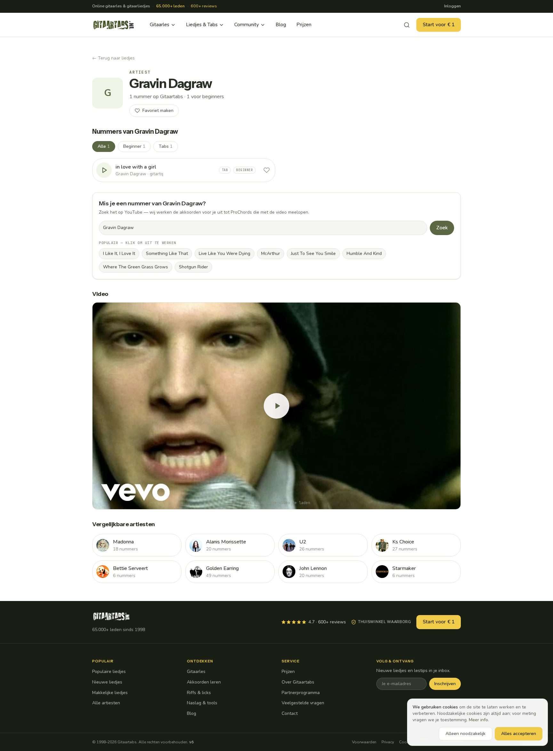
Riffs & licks (199, 693)
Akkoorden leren (204, 682)
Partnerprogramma (301, 693)
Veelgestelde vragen (303, 703)
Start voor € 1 (438, 24)
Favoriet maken (157, 110)
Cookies (406, 742)
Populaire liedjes (109, 671)
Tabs (165, 146)
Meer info (478, 720)
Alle (104, 146)
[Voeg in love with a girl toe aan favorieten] (266, 170)
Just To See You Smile (313, 253)
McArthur (270, 253)
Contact (290, 713)
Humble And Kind (364, 253)
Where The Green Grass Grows (135, 267)
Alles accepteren (518, 734)
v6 (191, 742)
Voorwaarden (364, 742)
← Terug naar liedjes (113, 58)
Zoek (442, 227)
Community (246, 24)
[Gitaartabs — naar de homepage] (113, 25)
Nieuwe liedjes (107, 682)
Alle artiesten (106, 703)
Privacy (387, 742)
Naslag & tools (202, 703)
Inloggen (452, 6)
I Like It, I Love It (119, 253)
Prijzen (303, 24)
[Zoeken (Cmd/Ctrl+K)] (407, 25)
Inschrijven (445, 684)
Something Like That (167, 253)
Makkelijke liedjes (110, 693)
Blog (281, 24)
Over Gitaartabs (298, 682)
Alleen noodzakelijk (465, 734)
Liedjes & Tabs (202, 24)
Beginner (134, 146)
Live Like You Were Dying (224, 253)
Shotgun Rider (193, 267)
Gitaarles (159, 24)
